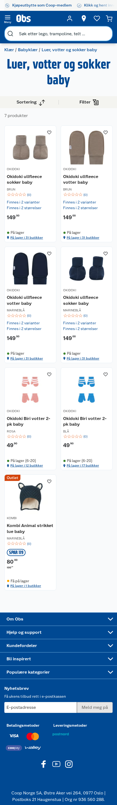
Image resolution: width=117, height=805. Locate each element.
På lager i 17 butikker (83, 465)
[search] (10, 33)
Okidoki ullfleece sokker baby (24, 179)
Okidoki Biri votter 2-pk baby (28, 421)
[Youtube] (56, 764)
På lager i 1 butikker (25, 586)
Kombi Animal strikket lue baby (30, 528)
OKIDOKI (13, 169)
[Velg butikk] (83, 18)
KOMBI (12, 518)
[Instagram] (69, 764)
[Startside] (38, 18)
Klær (9, 49)
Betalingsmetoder (23, 725)
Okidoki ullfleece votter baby (80, 179)
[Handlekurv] (109, 18)
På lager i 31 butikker (26, 238)
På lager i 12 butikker (26, 465)
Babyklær (28, 49)
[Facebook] (44, 764)
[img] (30, 195)
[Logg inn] (69, 18)
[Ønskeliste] (96, 18)
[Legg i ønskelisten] (49, 132)
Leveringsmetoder (70, 725)
